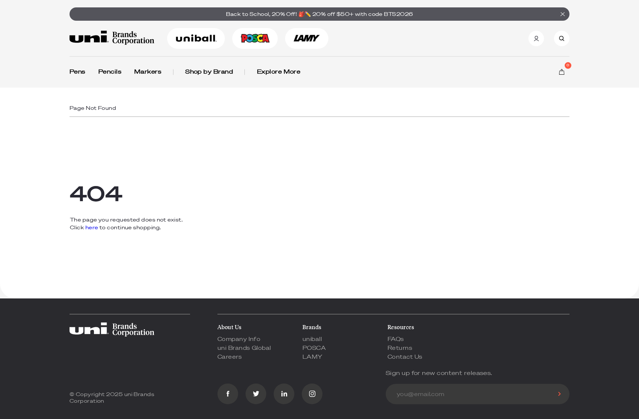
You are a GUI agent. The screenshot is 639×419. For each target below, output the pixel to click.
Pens (77, 71)
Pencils (109, 71)
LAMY (312, 356)
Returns (400, 347)
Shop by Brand (209, 71)
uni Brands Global (244, 347)
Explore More (278, 71)
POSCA (314, 347)
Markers (147, 71)
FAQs (396, 338)
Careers (229, 356)
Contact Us (405, 356)
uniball (312, 338)
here (91, 227)
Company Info (238, 338)
